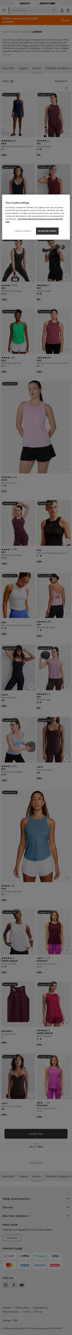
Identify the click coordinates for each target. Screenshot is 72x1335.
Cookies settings (22, 231)
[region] (36, 217)
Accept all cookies (47, 231)
